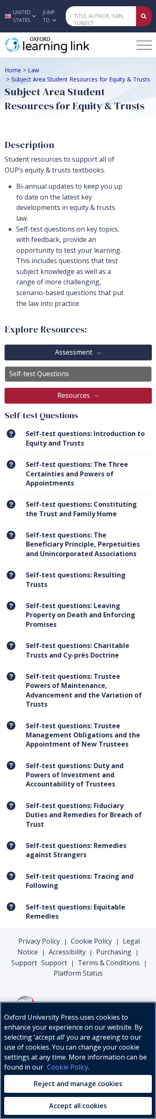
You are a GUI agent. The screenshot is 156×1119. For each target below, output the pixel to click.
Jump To (49, 16)
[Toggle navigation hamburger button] (144, 45)
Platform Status (78, 973)
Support (24, 962)
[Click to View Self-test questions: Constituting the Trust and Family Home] (11, 504)
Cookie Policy (91, 941)
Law (33, 70)
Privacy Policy (39, 941)
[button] (19, 16)
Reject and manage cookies (78, 1083)
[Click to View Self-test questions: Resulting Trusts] (11, 575)
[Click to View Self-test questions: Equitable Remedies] (11, 907)
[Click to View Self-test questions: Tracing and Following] (11, 876)
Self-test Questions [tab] (39, 373)
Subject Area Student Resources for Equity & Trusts (80, 79)
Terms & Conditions (109, 962)
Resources (74, 395)
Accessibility (67, 951)
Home (13, 70)
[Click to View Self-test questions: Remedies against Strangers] (11, 845)
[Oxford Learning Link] (67, 45)
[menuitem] (78, 439)
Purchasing (113, 951)
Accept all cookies (78, 1105)
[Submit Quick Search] (144, 16)
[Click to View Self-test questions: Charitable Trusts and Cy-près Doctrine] (11, 645)
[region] (78, 1060)
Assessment (74, 352)
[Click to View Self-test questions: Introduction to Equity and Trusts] (11, 433)
